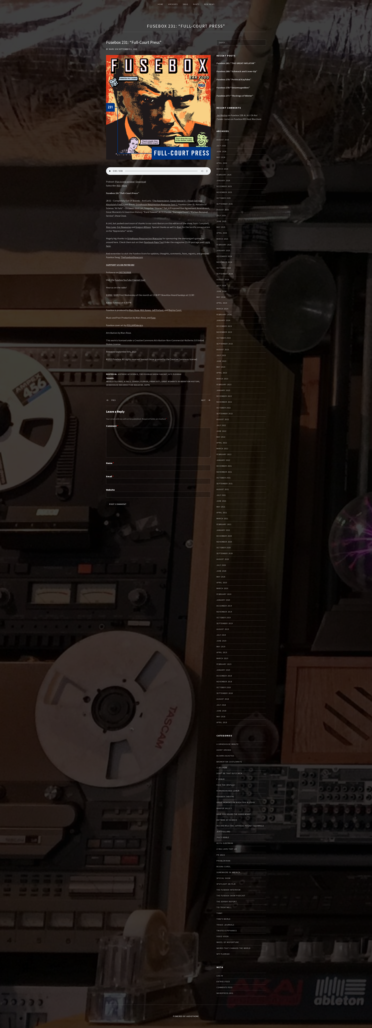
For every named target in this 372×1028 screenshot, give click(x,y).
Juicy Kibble (223, 837)
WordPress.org (225, 993)
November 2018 (224, 681)
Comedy (135, 381)
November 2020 (224, 542)
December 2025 (224, 186)
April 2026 (222, 163)
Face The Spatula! (226, 785)
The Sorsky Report (227, 901)
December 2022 (224, 396)
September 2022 (225, 413)
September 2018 (225, 693)
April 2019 (222, 652)
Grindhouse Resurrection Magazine (144, 238)
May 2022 (221, 437)
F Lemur (221, 779)
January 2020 (223, 600)
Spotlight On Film (226, 884)
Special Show (224, 878)
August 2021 (223, 489)
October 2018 (224, 687)
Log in (220, 976)
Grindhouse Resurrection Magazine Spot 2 (156, 204)
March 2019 (222, 658)
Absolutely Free (114, 381)
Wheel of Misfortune (228, 942)
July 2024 (221, 285)
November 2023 (224, 332)
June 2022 (221, 431)
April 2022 (222, 443)
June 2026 (221, 151)
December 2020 (224, 536)
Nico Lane (111, 227)
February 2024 (224, 314)
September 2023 (225, 344)
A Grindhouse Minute (228, 744)
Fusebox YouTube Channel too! (130, 279)
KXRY (116, 295)
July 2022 (221, 425)
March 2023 (222, 379)
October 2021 (224, 478)
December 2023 (224, 326)
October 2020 (224, 547)
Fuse (153, 317)
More (124, 185)
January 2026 (223, 180)
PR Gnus (221, 855)
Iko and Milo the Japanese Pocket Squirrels (240, 826)
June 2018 (221, 711)
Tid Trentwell (224, 907)
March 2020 (222, 588)
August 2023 (223, 349)
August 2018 (223, 699)
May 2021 (221, 507)
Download (141, 181)
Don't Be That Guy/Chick (229, 773)
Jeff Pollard (157, 310)
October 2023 (224, 338)
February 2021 (224, 524)
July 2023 (221, 355)
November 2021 (224, 472)
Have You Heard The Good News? (234, 814)
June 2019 (221, 641)
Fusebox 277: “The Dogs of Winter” (235, 95)
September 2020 (225, 553)
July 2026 (221, 145)
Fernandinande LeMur (228, 791)
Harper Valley (224, 808)
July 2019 (221, 635)
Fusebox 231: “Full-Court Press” (186, 26)
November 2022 (224, 402)
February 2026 (224, 175)
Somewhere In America (228, 872)
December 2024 (224, 256)
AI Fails (127, 381)
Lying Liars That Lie (227, 849)
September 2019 (225, 623)
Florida (144, 381)
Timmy (220, 913)
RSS (118, 185)
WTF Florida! (174, 374)
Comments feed (225, 987)
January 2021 (223, 530)
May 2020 (221, 577)
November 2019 (224, 612)
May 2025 (221, 227)
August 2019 (223, 629)
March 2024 (222, 309)
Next (203, 400)
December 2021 (224, 466)
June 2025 (221, 221)
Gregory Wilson (143, 227)
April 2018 (222, 722)
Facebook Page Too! (154, 242)
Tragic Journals (225, 925)
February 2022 (224, 454)
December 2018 (224, 676)
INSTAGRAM (125, 272)
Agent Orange (224, 750)
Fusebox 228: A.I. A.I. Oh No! (244, 115)
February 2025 (224, 244)
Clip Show (222, 767)
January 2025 (223, 250)
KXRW (109, 295)
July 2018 (221, 705)
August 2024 (223, 279)
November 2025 (224, 192)
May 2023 (221, 367)
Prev (113, 400)
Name (110, 463)
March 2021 (222, 518)
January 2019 (223, 670)
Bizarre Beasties (225, 756)
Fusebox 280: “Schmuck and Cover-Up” (237, 71)
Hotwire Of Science (128, 374)
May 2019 (221, 646)
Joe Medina (222, 115)
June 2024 (221, 291)
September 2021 (225, 483)
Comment (112, 425)
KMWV (109, 302)
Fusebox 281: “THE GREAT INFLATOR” (236, 63)
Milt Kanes (145, 310)
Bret (179, 227)
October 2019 (224, 617)
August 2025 (223, 210)
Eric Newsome (124, 227)
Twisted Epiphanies (227, 930)
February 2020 (224, 594)
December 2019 (224, 606)
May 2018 (221, 716)
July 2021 (221, 495)
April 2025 (222, 233)
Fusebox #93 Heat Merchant (247, 119)
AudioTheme (192, 1016)
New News (209, 4)
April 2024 (222, 303)
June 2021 (221, 501)
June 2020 (221, 571)
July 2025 (221, 215)
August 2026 (223, 140)
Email (109, 476)
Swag (185, 4)
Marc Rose (134, 310)
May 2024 (221, 297)
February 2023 (224, 384)
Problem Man (223, 861)
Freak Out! (154, 381)
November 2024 (224, 262)
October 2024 (224, 268)
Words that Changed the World (234, 948)
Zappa (147, 385)
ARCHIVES (173, 4)
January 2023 (223, 390)
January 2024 (223, 320)
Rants (196, 4)
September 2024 (225, 274)
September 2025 (225, 204)
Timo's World (224, 919)
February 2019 (224, 664)
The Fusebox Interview (228, 890)
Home (160, 4)
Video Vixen (223, 936)
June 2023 (221, 361)
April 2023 (222, 373)
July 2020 (221, 565)
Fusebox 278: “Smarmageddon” (233, 87)
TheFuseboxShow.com (132, 257)
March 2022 (222, 448)
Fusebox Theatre (225, 796)
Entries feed (223, 981)
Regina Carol (174, 310)
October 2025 (224, 198)
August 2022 (223, 419)
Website (110, 489)
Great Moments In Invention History (180, 381)
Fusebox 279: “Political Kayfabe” (234, 79)
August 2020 (223, 559)
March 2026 (222, 169)
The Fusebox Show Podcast (153, 374)
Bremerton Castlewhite (229, 762)
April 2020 (222, 582)
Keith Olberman (225, 843)
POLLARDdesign (135, 325)
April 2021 (222, 512)
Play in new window (124, 181)
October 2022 (224, 408)
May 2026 (221, 157)
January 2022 (223, 460)
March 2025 (222, 239)
